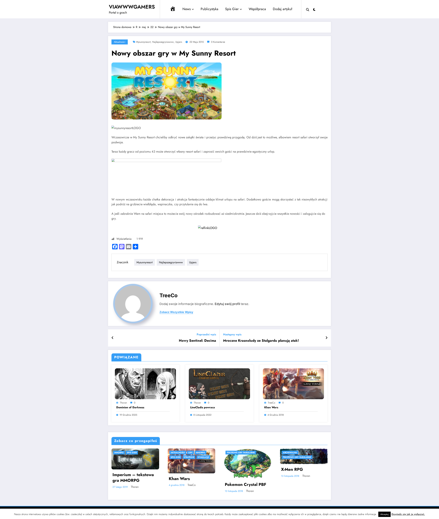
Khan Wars (271, 407)
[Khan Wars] (293, 383)
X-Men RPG (292, 469)
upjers (178, 42)
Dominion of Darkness (130, 407)
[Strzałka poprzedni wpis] (112, 338)
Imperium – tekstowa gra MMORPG (133, 477)
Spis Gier (232, 9)
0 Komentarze (218, 42)
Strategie (189, 457)
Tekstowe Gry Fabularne (241, 452)
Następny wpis (232, 334)
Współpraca (257, 9)
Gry (190, 452)
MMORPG (119, 452)
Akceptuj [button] (384, 514)
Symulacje (203, 457)
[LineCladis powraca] (219, 383)
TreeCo (168, 295)
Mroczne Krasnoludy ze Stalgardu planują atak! (261, 340)
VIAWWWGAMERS (132, 6)
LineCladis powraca (202, 407)
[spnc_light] (314, 9)
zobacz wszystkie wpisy (176, 312)
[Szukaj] (308, 9)
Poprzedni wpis (206, 334)
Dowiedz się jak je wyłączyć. (408, 514)
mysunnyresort (143, 42)
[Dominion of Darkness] (145, 383)
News (186, 9)
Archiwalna (290, 452)
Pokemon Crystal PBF (245, 484)
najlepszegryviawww (163, 42)
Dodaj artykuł (282, 9)
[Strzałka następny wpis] (326, 338)
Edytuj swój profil (227, 304)
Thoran (123, 402)
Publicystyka (209, 9)
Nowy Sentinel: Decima (197, 340)
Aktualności (119, 42)
